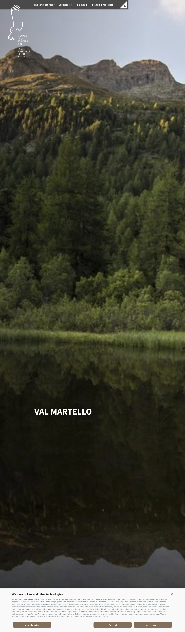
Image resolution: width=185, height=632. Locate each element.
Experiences (65, 4)
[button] (172, 594)
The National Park (43, 4)
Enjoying (82, 4)
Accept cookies (153, 625)
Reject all (113, 625)
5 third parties (27, 599)
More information (32, 625)
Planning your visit (102, 4)
